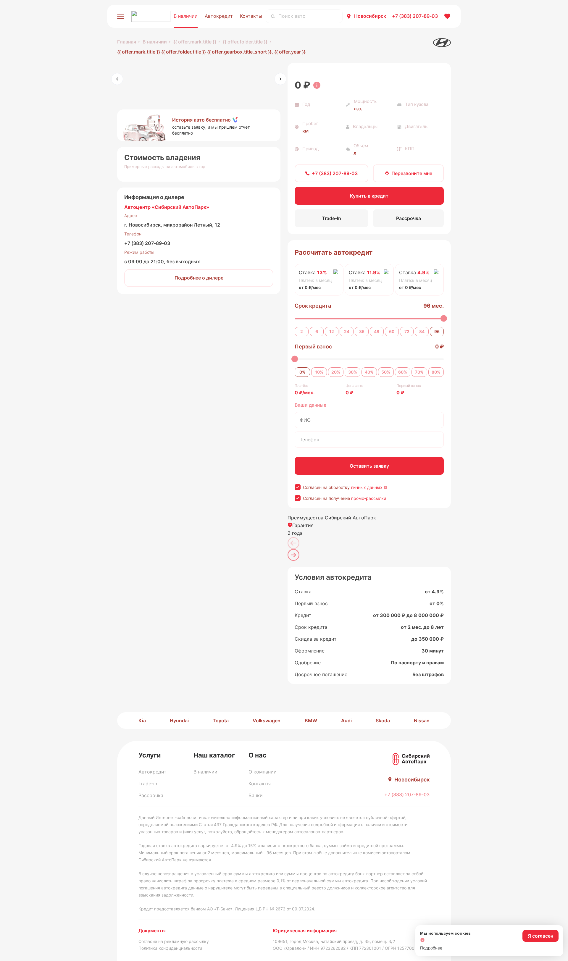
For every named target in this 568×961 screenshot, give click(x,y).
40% (369, 371)
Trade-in (147, 783)
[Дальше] (293, 555)
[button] (198, 125)
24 (346, 331)
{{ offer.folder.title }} (245, 42)
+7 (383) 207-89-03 (147, 243)
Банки (255, 795)
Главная (126, 42)
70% (419, 371)
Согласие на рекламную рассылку (173, 941)
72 (406, 331)
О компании (262, 772)
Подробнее (431, 947)
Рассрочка (150, 795)
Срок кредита (313, 306)
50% (385, 371)
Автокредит (219, 16)
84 (422, 331)
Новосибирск (370, 16)
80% (436, 371)
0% (302, 371)
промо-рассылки (368, 498)
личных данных (367, 487)
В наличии (186, 16)
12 (331, 331)
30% (352, 371)
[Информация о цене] (316, 85)
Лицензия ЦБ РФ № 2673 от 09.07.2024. (275, 908)
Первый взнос (313, 346)
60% (402, 371)
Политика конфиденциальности (170, 948)
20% (335, 371)
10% (319, 371)
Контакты (251, 16)
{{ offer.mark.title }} (194, 42)
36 (361, 331)
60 (391, 331)
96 (437, 331)
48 (376, 331)
